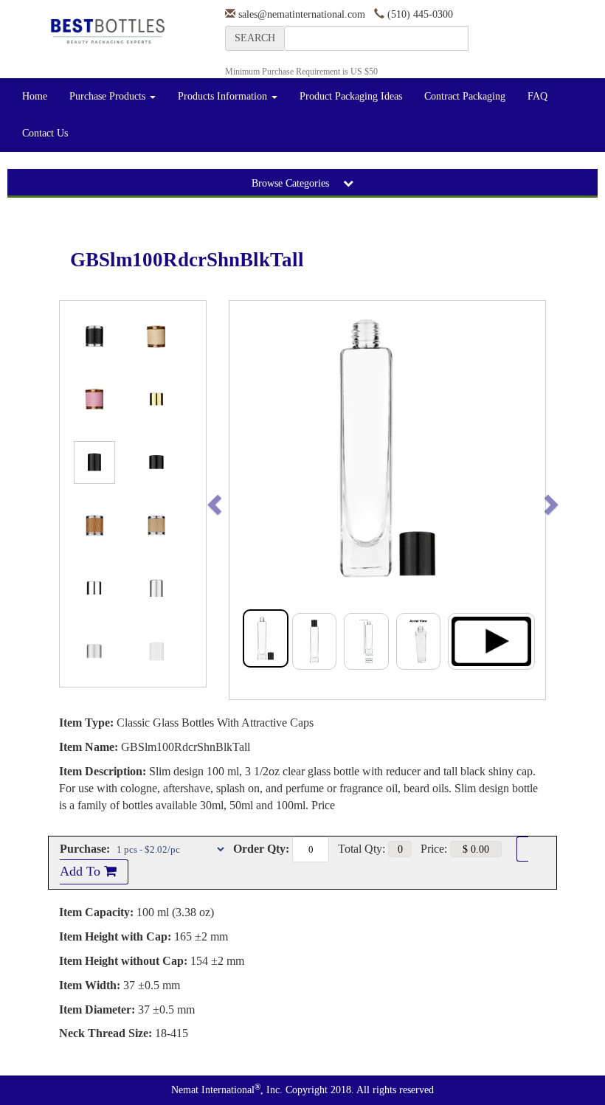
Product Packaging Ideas (351, 96)
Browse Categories (292, 183)
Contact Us (45, 133)
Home (34, 96)
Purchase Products (108, 96)
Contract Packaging (464, 96)
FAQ (537, 96)
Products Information (224, 96)
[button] (245, 500)
